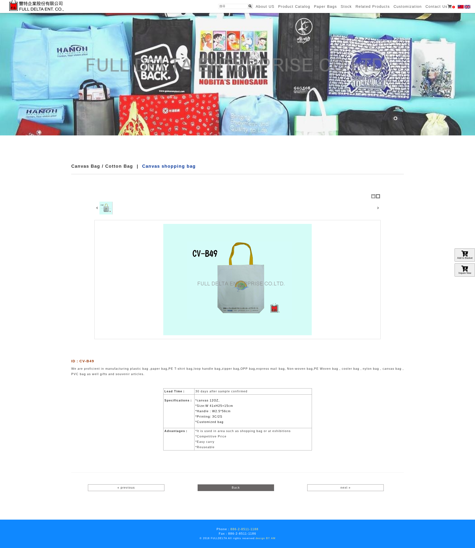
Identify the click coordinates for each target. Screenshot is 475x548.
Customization (408, 6)
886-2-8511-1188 (244, 529)
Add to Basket (465, 258)
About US (265, 6)
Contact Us (439, 6)
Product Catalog (294, 6)
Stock (346, 6)
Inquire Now (464, 273)
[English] (467, 7)
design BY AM (266, 538)
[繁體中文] (461, 7)
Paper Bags (325, 6)
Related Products (373, 6)
